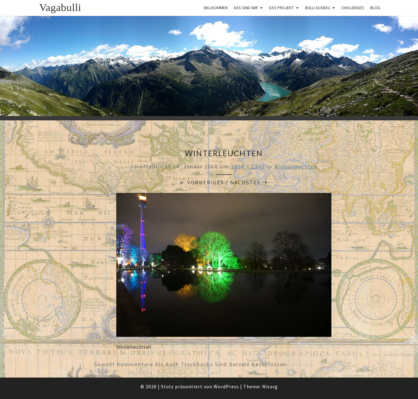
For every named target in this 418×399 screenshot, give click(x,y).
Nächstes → (249, 182)
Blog (375, 7)
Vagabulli (60, 7)
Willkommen (215, 7)
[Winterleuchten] (223, 266)
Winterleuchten (295, 166)
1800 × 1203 (248, 166)
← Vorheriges (202, 182)
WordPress (226, 386)
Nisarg (270, 386)
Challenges (352, 7)
